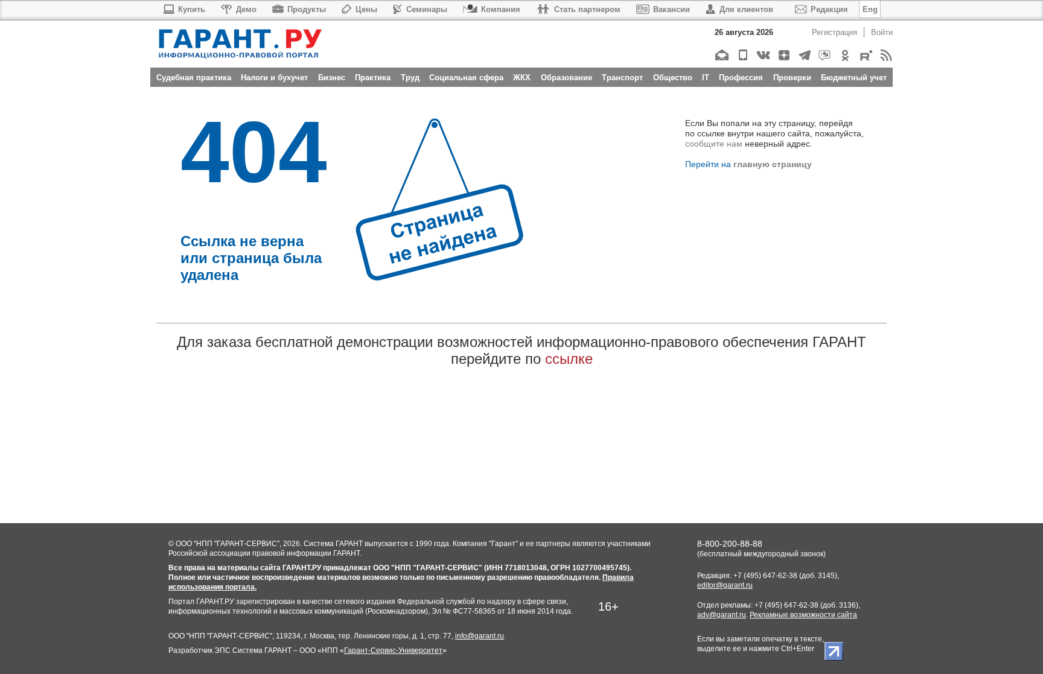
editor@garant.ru (725, 585)
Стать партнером (587, 9)
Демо (246, 9)
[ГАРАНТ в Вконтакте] (763, 55)
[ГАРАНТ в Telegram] (804, 55)
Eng (870, 9)
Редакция (829, 9)
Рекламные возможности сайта (803, 615)
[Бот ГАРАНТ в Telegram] (824, 55)
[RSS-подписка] (886, 55)
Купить (191, 9)
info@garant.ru (479, 636)
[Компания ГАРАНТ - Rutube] (865, 55)
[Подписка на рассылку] (722, 55)
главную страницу (772, 164)
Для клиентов (746, 9)
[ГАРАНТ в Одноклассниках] (845, 55)
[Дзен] (783, 55)
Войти (882, 32)
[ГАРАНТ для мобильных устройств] (742, 55)
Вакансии (671, 9)
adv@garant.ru (721, 615)
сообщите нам (713, 143)
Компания (500, 9)
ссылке (569, 359)
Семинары (426, 9)
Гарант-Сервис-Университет (393, 650)
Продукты (306, 9)
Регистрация (834, 32)
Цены (366, 9)
